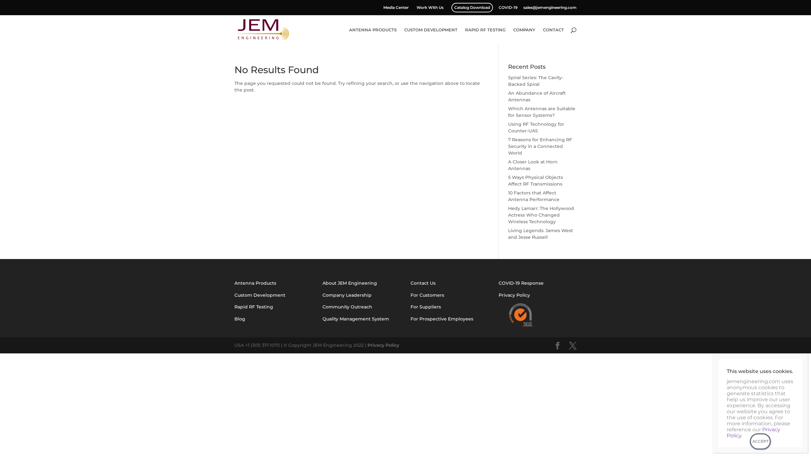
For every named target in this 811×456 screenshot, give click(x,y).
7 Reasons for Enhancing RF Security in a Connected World (540, 146)
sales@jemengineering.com (550, 8)
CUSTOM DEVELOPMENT (430, 30)
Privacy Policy (383, 345)
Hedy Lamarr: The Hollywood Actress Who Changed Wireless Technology (541, 215)
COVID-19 (508, 8)
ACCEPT (760, 441)
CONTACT (553, 30)
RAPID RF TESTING (485, 30)
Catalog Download (472, 7)
